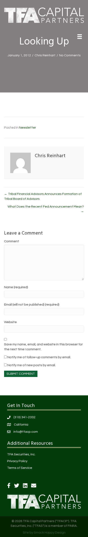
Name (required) (16, 287)
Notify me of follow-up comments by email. (39, 357)
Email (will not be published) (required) (31, 304)
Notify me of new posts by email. (31, 365)
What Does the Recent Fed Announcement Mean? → (46, 209)
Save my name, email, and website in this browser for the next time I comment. (43, 347)
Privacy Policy (17, 461)
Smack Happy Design (49, 532)
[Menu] (79, 36)
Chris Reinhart (45, 55)
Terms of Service (19, 467)
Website (10, 322)
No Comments (70, 55)
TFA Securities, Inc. (21, 454)
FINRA (72, 525)
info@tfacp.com (26, 431)
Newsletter (27, 127)
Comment (11, 241)
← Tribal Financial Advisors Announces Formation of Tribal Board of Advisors (43, 196)
